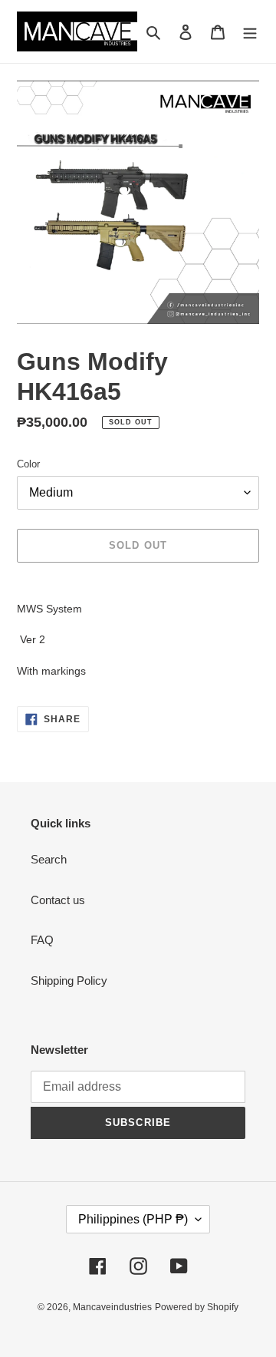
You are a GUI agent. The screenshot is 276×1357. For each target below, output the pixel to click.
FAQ (42, 939)
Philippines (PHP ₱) (133, 1219)
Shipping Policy (69, 980)
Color (28, 464)
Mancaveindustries (112, 1307)
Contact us (58, 899)
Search (49, 859)
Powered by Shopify (196, 1307)
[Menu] (250, 31)
